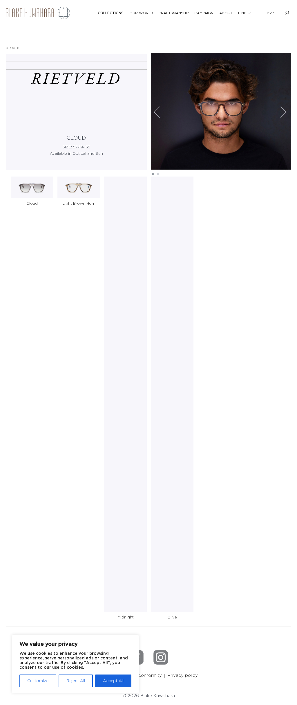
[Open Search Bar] (286, 13)
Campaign (203, 13)
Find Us (245, 13)
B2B (270, 13)
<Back (13, 48)
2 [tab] (158, 174)
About (225, 13)
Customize (37, 681)
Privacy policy (183, 675)
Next (283, 112)
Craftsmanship (173, 13)
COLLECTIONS (111, 13)
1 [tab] (153, 174)
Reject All (75, 681)
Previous (157, 112)
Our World (141, 13)
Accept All (113, 681)
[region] (75, 664)
